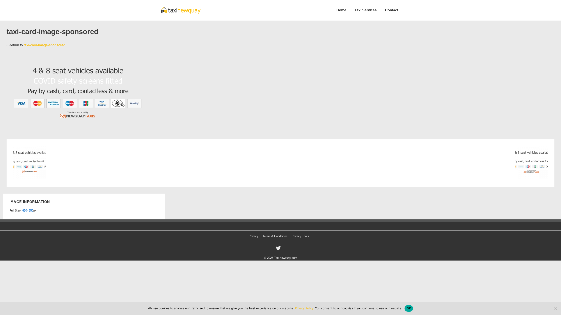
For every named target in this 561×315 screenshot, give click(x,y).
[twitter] (279, 249)
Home (341, 10)
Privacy (253, 236)
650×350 (27, 210)
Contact (391, 10)
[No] (555, 308)
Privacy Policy (304, 308)
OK (409, 308)
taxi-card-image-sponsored (44, 45)
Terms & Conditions (275, 236)
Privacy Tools (300, 236)
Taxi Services (366, 10)
